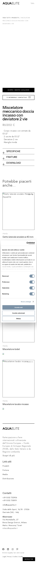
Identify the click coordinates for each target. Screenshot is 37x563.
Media (5, 474)
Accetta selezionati (18, 313)
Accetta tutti (19, 307)
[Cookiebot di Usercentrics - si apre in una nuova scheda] (26, 243)
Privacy (9, 557)
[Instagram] (12, 549)
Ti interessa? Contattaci (17, 97)
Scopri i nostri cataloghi (18, 90)
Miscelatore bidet (11, 349)
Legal (4, 557)
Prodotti (6, 466)
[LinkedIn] (8, 549)
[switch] (32, 282)
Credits (20, 557)
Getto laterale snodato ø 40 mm (18, 237)
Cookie (15, 557)
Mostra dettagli (26, 301)
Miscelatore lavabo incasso (16, 404)
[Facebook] (3, 549)
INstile (5, 233)
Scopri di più (9, 455)
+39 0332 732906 (10, 497)
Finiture (6, 470)
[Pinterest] (17, 549)
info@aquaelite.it (9, 505)
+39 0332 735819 (10, 500)
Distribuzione (8, 478)
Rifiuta (18, 318)
